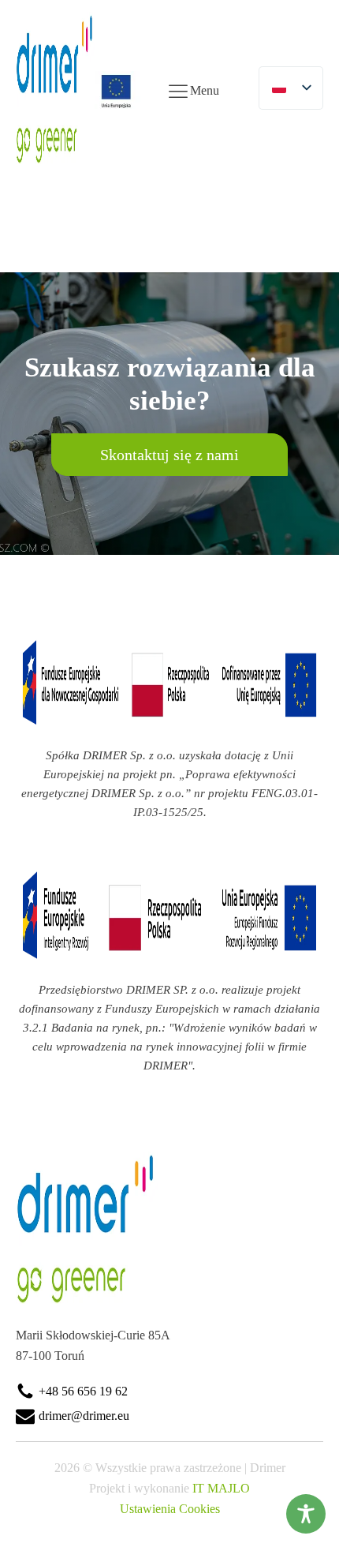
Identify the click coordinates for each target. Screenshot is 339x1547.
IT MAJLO (221, 1488)
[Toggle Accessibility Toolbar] (306, 1514)
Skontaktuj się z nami (169, 454)
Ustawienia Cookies (170, 1508)
